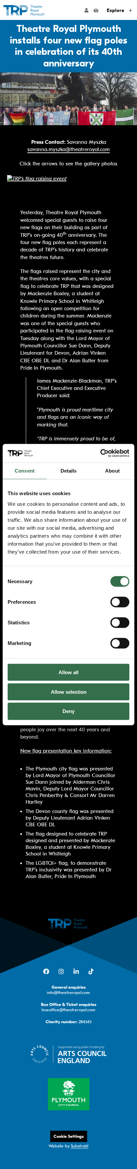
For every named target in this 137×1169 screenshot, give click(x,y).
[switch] (119, 602)
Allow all (68, 672)
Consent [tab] (25, 470)
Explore (116, 10)
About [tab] (112, 470)
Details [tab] (69, 470)
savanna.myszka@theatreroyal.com (68, 149)
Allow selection (68, 691)
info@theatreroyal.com (68, 992)
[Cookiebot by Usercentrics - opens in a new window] (100, 453)
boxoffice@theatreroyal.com (68, 1009)
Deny (68, 711)
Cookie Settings (69, 1136)
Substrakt (79, 1145)
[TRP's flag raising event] (37, 178)
